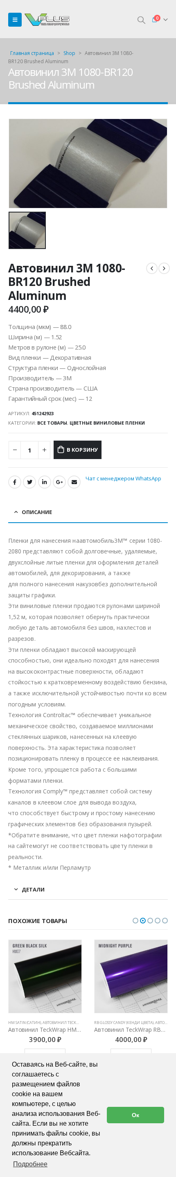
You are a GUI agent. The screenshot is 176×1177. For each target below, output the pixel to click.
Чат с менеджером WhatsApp (123, 478)
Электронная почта (74, 482)
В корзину (82, 449)
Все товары (52, 423)
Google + (59, 482)
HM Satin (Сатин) (24, 1022)
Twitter (29, 482)
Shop (69, 53)
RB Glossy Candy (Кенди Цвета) (123, 1022)
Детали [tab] (33, 889)
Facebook (14, 482)
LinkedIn (44, 482)
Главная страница (32, 53)
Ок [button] (135, 1115)
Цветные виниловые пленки (107, 423)
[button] (135, 921)
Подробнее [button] (30, 1164)
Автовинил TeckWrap (65, 1022)
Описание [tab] (37, 512)
